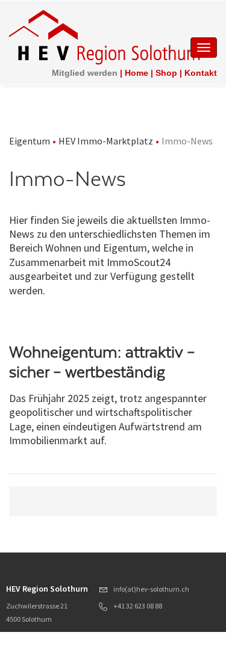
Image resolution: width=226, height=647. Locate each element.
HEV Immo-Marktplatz (105, 141)
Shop (166, 73)
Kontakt (200, 73)
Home (136, 73)
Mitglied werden (85, 73)
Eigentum (29, 141)
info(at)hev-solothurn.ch (151, 588)
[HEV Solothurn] (106, 36)
